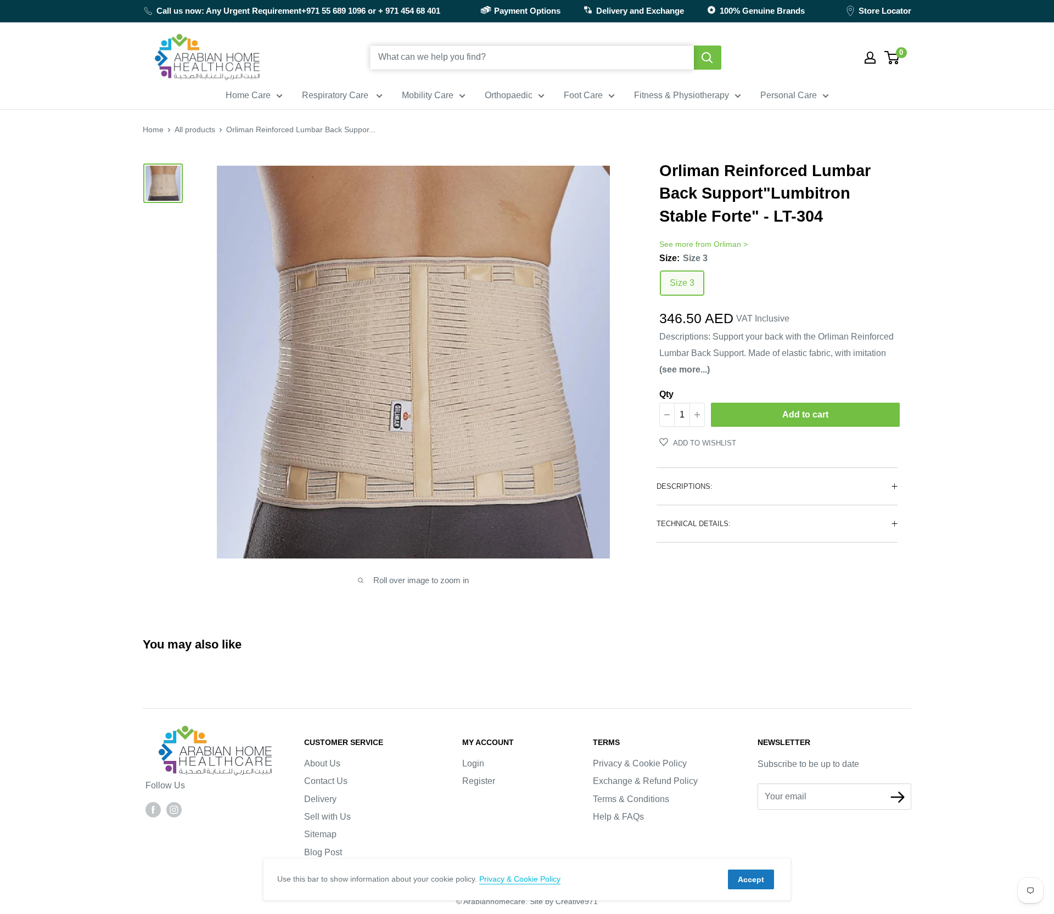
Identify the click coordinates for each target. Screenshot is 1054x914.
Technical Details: (694, 524)
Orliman (727, 244)
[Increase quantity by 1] (697, 414)
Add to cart (805, 414)
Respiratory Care (336, 95)
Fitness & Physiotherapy (681, 95)
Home (153, 129)
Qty (666, 394)
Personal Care (788, 95)
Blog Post (323, 852)
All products (195, 129)
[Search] (707, 58)
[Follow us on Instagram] (174, 809)
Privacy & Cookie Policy (640, 763)
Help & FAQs (618, 816)
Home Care (248, 95)
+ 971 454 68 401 (409, 10)
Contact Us (325, 781)
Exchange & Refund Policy (645, 781)
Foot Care (583, 95)
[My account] (870, 58)
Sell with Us (327, 816)
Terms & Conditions (631, 799)
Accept (751, 879)
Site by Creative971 (564, 901)
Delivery (320, 799)
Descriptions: (685, 486)
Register (478, 781)
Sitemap (320, 834)
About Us (322, 763)
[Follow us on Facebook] (153, 809)
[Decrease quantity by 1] (667, 414)
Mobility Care (427, 95)
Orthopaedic (508, 95)
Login (473, 763)
